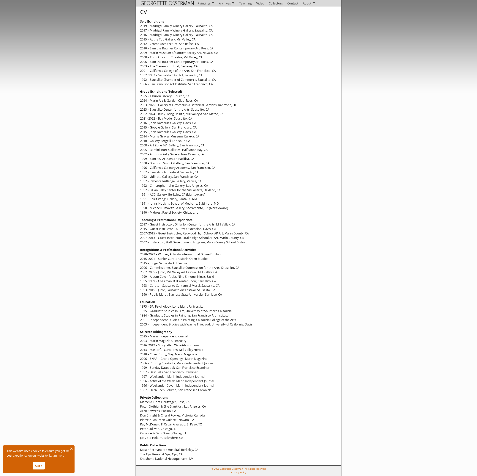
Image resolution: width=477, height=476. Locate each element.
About (307, 3)
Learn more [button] (56, 455)
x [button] (71, 448)
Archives (225, 3)
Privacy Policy (238, 472)
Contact (292, 3)
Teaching (245, 3)
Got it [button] (38, 465)
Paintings (204, 3)
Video (260, 3)
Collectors (276, 3)
